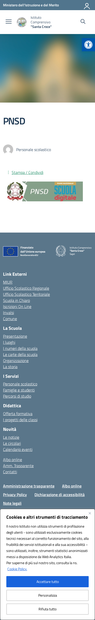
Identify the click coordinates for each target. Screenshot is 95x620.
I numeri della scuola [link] (20, 348)
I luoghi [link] (9, 342)
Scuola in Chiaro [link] (16, 300)
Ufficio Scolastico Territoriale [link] (26, 294)
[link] (88, 44)
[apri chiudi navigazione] (9, 22)
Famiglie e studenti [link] (19, 390)
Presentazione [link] (15, 336)
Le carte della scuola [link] (20, 354)
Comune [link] (10, 319)
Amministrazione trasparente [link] (28, 486)
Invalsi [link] (8, 312)
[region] (47, 564)
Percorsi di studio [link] (17, 396)
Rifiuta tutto (47, 609)
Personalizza (47, 595)
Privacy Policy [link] (15, 495)
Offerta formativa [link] (17, 414)
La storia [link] (10, 367)
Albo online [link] (12, 459)
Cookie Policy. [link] (17, 569)
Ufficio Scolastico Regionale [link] (26, 288)
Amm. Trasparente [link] (18, 466)
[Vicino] (90, 513)
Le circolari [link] (12, 443)
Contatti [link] (10, 472)
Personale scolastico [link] (20, 384)
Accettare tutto (47, 581)
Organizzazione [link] (16, 360)
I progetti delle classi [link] (20, 420)
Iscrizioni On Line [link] (17, 306)
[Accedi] (87, 5)
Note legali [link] (12, 503)
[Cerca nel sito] (83, 22)
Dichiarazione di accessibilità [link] (59, 495)
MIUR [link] (7, 282)
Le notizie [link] (11, 437)
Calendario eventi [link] (17, 449)
